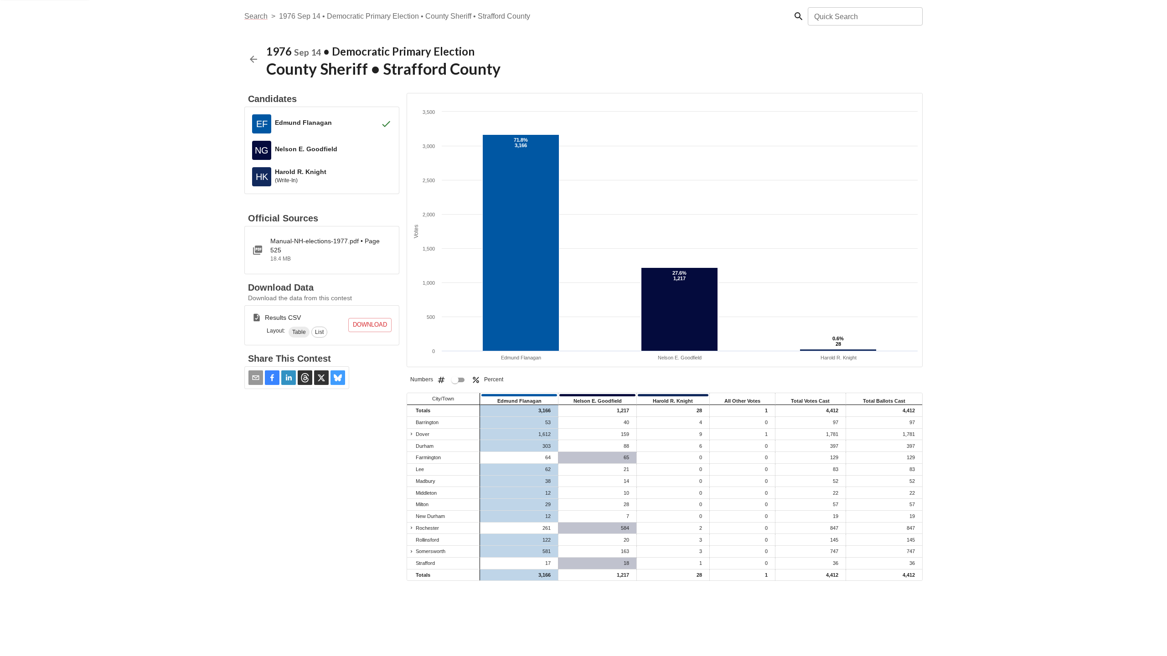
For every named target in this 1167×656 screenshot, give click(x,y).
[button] (299, 332)
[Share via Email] (255, 377)
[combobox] (865, 16)
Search (256, 16)
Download (370, 324)
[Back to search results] (253, 59)
